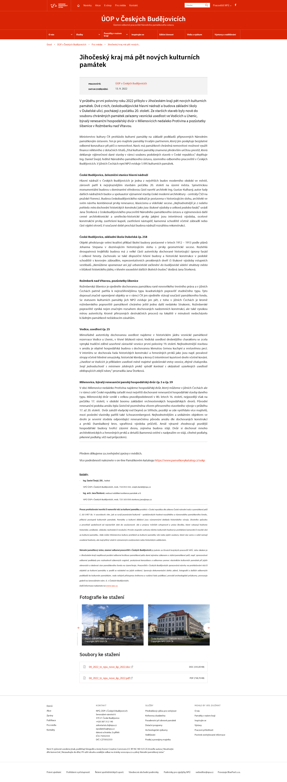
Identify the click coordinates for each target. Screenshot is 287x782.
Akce (98, 5)
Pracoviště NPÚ (221, 5)
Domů (49, 705)
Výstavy (198, 725)
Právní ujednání (54, 772)
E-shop (108, 5)
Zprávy (50, 715)
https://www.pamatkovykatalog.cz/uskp (180, 460)
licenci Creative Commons (114, 748)
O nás (197, 710)
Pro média (120, 5)
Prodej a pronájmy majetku (158, 739)
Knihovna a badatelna (155, 715)
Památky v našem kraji (205, 715)
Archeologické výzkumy (156, 729)
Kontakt (133, 5)
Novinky (87, 5)
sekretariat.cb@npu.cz (106, 725)
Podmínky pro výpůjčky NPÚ (177, 772)
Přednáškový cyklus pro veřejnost (160, 710)
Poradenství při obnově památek (160, 720)
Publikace (51, 720)
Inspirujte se (200, 720)
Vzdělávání (150, 734)
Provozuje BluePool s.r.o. (229, 772)
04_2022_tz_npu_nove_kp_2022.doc (109, 667)
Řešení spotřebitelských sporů (109, 772)
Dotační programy (153, 725)
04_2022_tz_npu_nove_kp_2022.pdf (109, 678)
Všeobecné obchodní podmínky (144, 772)
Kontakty (51, 729)
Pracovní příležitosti (204, 729)
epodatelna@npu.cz (105, 728)
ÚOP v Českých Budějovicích (143, 19)
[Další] (208, 628)
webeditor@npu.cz (204, 772)
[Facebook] (235, 5)
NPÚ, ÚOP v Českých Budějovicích (112, 710)
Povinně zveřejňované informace (210, 734)
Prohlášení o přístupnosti (78, 772)
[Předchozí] (79, 628)
